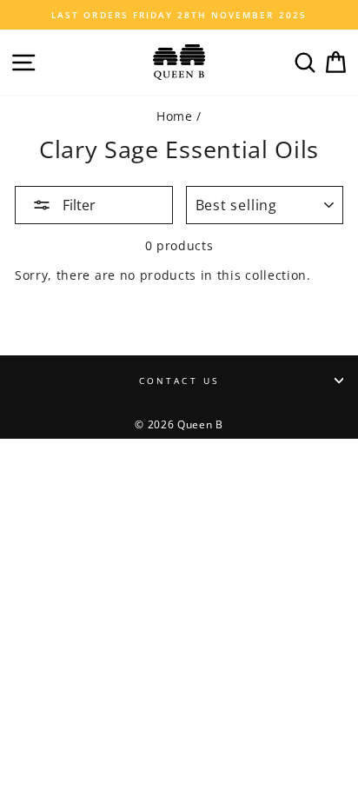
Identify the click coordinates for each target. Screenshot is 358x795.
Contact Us (179, 380)
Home (174, 116)
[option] (179, 15)
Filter (77, 205)
